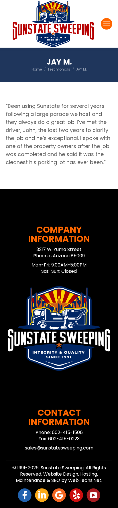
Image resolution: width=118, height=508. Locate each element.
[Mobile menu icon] (106, 24)
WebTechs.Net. (85, 480)
